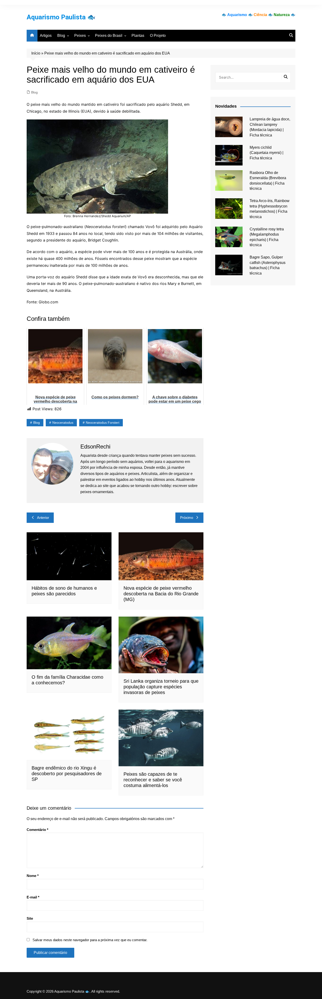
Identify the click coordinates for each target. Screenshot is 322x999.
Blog (61, 36)
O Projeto (158, 36)
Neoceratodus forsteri (102, 422)
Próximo (186, 518)
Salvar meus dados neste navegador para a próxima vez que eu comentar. (90, 940)
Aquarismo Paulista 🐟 (61, 17)
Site (30, 918)
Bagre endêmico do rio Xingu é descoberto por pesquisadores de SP (67, 773)
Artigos (46, 36)
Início (35, 53)
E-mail (33, 897)
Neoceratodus (62, 422)
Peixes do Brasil (108, 36)
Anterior (43, 518)
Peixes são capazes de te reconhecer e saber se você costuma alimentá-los (153, 779)
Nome (33, 876)
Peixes (80, 36)
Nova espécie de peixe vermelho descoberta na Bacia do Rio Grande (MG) (161, 593)
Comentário (37, 830)
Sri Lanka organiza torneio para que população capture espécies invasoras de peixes (161, 686)
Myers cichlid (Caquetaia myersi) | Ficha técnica (266, 152)
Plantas (138, 36)
